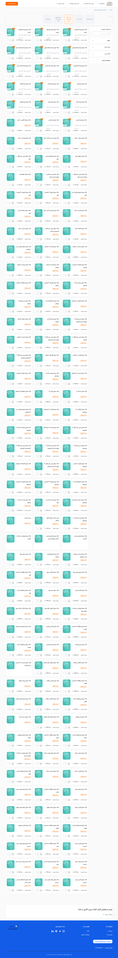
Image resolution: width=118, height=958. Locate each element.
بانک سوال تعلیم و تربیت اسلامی (80, 537)
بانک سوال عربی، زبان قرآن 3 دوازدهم (79, 429)
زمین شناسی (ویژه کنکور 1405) (52, 519)
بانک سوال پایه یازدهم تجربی (51, 48)
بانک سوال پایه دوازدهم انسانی (25, 31)
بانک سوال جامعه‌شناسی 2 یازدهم (52, 302)
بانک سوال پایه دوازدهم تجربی (53, 31)
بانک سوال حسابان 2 (81, 391)
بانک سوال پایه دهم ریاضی (80, 66)
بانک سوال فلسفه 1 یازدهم (52, 355)
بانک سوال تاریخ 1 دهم (81, 156)
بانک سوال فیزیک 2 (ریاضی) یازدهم (79, 266)
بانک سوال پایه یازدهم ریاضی (79, 48)
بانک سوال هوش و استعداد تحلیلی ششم (23, 754)
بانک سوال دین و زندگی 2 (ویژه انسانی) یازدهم (80, 320)
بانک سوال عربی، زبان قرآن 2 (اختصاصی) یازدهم (24, 356)
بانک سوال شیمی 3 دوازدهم (79, 373)
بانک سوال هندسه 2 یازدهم (52, 247)
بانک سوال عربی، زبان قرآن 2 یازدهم (80, 338)
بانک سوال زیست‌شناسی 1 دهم (52, 501)
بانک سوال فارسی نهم (81, 590)
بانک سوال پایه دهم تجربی (52, 66)
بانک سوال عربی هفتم (81, 717)
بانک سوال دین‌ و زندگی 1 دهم (51, 138)
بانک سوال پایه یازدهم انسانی (23, 48)
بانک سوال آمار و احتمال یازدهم (52, 266)
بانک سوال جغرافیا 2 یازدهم (24, 283)
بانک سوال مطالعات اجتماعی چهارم (51, 827)
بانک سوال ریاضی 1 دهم (81, 138)
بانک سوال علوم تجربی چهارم (23, 807)
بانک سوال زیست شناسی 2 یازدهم (24, 501)
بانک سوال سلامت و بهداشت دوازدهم (79, 501)
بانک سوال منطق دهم (25, 174)
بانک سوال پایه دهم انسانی (24, 66)
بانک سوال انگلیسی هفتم (52, 699)
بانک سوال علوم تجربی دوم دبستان (52, 881)
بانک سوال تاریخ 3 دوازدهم (24, 373)
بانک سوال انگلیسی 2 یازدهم (79, 301)
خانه (111, 10)
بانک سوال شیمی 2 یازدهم (24, 337)
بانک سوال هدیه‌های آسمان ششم (80, 736)
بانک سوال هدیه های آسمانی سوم (51, 863)
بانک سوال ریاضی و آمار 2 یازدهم (80, 284)
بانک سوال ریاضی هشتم (52, 645)
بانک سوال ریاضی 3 (54, 391)
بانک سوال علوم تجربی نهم (80, 572)
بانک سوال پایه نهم (82, 84)
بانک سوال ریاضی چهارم (53, 807)
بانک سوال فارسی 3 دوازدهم (51, 409)
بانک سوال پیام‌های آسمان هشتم (24, 646)
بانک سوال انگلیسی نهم (53, 572)
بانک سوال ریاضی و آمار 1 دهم (51, 211)
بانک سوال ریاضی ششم (81, 753)
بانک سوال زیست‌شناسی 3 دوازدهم (80, 519)
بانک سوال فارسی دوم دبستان (81, 881)
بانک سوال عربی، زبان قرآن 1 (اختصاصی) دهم (52, 230)
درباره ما (110, 931)
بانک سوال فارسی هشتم (52, 627)
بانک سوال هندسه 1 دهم (24, 138)
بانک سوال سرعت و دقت (52, 771)
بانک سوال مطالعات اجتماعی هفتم (79, 682)
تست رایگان (27, 125)
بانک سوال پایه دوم (54, 120)
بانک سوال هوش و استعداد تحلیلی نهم (79, 610)
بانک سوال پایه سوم (81, 120)
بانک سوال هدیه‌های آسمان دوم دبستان (24, 881)
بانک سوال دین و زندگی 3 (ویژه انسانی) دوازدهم (52, 447)
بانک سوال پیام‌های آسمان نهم (24, 591)
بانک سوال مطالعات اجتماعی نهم (23, 573)
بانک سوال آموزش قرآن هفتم (51, 717)
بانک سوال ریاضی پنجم (81, 789)
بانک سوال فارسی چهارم (24, 825)
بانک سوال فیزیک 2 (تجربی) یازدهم (52, 284)
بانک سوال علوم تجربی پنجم (24, 789)
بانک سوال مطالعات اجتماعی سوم (51, 845)
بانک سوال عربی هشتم (81, 645)
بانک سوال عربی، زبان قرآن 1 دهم (24, 157)
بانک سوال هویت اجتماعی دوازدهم (80, 465)
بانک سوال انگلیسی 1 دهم (24, 120)
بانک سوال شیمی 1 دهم (25, 229)
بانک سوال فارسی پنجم (81, 807)
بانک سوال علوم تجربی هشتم (23, 627)
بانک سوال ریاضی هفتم (25, 681)
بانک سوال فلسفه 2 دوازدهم (23, 464)
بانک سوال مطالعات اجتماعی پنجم (51, 790)
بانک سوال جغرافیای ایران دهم (52, 157)
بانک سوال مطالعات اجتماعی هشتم (79, 628)
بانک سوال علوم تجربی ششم (51, 753)
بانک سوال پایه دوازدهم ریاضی (81, 31)
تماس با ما (109, 935)
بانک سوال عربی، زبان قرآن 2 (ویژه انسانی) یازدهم (52, 338)
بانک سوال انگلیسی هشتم (80, 663)
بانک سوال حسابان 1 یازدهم (80, 247)
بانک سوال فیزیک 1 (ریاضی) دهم (24, 193)
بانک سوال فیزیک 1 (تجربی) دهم (52, 193)
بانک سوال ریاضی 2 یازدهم (24, 265)
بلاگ (88, 931)
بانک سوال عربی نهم (54, 590)
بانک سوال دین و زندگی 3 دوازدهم (80, 447)
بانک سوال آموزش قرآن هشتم (51, 663)
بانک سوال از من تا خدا (25, 717)
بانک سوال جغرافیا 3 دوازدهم (23, 391)
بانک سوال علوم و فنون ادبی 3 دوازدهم (23, 411)
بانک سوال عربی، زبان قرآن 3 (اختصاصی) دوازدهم (23, 447)
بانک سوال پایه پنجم (53, 102)
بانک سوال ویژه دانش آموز (100, 10)
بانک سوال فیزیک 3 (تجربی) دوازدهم (23, 483)
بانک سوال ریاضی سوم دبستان (81, 863)
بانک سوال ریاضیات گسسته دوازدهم (24, 429)
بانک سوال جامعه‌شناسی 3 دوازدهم (80, 483)
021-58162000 (99, 948)
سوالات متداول (85, 935)
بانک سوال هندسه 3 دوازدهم (51, 428)
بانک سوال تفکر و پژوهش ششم (24, 736)
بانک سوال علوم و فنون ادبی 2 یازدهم (23, 248)
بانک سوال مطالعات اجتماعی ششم (51, 736)
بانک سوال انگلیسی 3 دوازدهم (81, 411)
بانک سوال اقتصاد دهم (81, 229)
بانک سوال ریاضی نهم (25, 554)
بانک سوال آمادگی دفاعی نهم (23, 608)
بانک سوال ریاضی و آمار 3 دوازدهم (52, 374)
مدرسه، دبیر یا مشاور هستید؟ (103, 942)
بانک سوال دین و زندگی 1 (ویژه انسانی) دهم (52, 175)
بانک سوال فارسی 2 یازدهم (80, 355)
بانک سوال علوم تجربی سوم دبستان (24, 845)
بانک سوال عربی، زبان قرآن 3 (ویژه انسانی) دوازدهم (51, 465)
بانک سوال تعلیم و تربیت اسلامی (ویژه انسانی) (52, 537)
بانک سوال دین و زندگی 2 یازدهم (24, 302)
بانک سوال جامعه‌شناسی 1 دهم (24, 212)
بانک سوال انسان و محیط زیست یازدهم (80, 555)
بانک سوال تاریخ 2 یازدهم (24, 319)
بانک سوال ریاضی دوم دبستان (23, 862)
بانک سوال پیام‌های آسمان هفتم (80, 700)
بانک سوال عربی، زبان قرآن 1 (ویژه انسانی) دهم (80, 175)
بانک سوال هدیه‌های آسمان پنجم (24, 772)
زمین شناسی (27, 518)
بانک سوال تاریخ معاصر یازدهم (53, 555)
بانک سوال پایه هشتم (53, 84)
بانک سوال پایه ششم (81, 102)
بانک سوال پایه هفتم (25, 84)
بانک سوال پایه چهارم (25, 102)
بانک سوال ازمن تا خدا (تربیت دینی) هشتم (23, 664)
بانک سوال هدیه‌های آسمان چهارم (80, 827)
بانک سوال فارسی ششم (81, 771)
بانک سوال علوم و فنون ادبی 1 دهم (79, 193)
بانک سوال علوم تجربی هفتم (23, 699)
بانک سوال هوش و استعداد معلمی (23, 537)
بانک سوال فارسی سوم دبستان (81, 845)
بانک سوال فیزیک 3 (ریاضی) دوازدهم (51, 483)
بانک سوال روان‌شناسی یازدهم (53, 320)
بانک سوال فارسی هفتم (53, 681)
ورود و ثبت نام (11, 4)
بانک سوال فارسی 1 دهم (80, 211)
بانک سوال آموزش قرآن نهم (52, 608)
